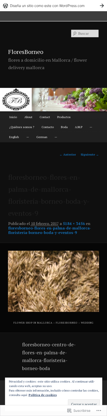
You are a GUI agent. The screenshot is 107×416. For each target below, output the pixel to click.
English (14, 137)
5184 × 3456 (74, 223)
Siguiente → (90, 154)
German (41, 137)
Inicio (13, 117)
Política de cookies (43, 395)
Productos (64, 117)
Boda (64, 127)
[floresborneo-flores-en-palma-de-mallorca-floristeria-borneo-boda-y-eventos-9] (53, 281)
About (28, 117)
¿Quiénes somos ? (21, 127)
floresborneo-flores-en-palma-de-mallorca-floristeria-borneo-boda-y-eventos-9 (49, 230)
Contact (45, 117)
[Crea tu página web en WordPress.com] (53, 5)
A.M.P (78, 127)
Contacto (48, 127)
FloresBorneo (25, 52)
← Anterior (67, 154)
